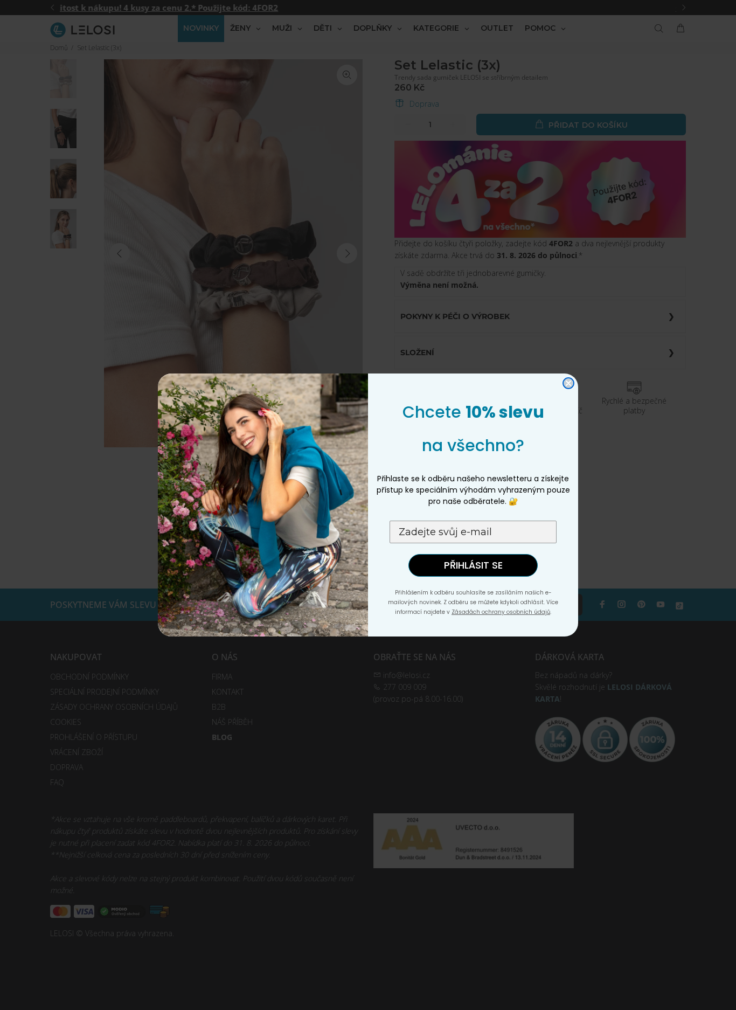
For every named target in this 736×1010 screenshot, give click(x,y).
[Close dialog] (568, 383)
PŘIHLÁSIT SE (473, 565)
